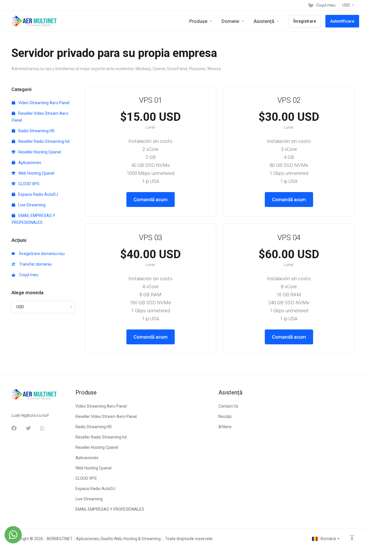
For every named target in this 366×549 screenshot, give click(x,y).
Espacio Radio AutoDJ (37, 194)
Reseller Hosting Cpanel (39, 152)
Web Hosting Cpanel (35, 173)
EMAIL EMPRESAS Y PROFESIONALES (33, 219)
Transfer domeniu (34, 264)
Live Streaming (31, 205)
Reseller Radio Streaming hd (43, 141)
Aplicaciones (29, 162)
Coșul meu (27, 274)
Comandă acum (151, 199)
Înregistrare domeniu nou (41, 253)
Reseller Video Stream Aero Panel (40, 117)
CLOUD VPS (28, 183)
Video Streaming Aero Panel (43, 102)
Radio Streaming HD (36, 131)
